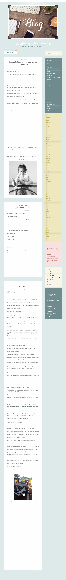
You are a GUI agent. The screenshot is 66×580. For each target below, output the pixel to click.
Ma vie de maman (50, 83)
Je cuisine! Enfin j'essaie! (51, 73)
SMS (47, 98)
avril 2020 (47, 131)
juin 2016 (47, 188)
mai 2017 (47, 171)
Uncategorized (49, 108)
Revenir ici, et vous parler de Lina (52, 258)
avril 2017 (47, 173)
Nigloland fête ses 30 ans (23, 208)
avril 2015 (47, 213)
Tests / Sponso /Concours (23, 59)
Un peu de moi (49, 106)
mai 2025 (47, 126)
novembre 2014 (48, 222)
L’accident (23, 286)
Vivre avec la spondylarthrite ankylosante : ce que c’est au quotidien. (53, 295)
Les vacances (49, 79)
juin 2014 (47, 232)
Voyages (48, 110)
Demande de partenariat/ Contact (33, 1)
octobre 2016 (48, 183)
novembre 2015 (48, 200)
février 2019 (48, 143)
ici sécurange (32, 444)
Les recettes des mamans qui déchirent (53, 77)
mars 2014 (47, 238)
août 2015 (47, 205)
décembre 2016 (48, 179)
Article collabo (49, 63)
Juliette (48, 303)
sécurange (16, 406)
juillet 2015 (47, 207)
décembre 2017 (48, 158)
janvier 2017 (48, 177)
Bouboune (48, 65)
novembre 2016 (48, 181)
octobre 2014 (48, 224)
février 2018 (48, 154)
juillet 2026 (47, 120)
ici (35, 156)
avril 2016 (47, 192)
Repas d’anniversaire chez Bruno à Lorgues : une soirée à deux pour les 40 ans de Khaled (53, 253)
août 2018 (47, 147)
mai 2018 (47, 152)
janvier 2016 (48, 198)
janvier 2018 (48, 156)
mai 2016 (47, 190)
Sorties (48, 100)
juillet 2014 (47, 230)
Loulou (48, 81)
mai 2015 (47, 211)
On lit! (48, 92)
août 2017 (47, 166)
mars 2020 (47, 133)
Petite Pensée (49, 94)
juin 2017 (47, 169)
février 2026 (48, 122)
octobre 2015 (48, 202)
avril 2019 (47, 141)
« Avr (47, 284)
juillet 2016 (47, 186)
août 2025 (47, 124)
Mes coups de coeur (23, 205)
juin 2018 (47, 150)
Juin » (50, 284)
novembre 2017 (48, 160)
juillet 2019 (47, 139)
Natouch (48, 313)
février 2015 (48, 217)
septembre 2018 (48, 145)
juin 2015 (47, 209)
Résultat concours (50, 96)
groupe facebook (24, 406)
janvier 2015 (48, 219)
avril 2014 (47, 236)
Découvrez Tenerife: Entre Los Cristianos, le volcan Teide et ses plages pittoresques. (52, 262)
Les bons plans (49, 75)
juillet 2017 (47, 167)
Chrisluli (27, 67)
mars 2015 (47, 215)
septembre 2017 (48, 164)
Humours (48, 71)
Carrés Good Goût (10, 152)
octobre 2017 (48, 162)
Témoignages (49, 102)
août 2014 (47, 228)
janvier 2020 (48, 135)
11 (52, 275)
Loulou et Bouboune (33, 43)
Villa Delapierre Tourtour (51, 256)
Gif (47, 69)
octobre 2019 (48, 137)
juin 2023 (47, 128)
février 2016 (48, 196)
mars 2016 (47, 194)
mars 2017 (47, 175)
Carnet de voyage (49, 67)
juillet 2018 (47, 148)
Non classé (48, 90)
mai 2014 (47, 234)
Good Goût (37, 69)
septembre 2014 (48, 226)
